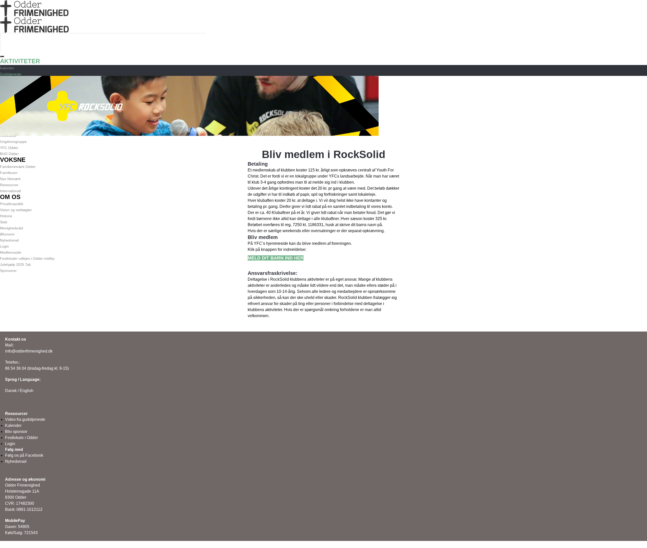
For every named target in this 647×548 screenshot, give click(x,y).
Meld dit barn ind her (276, 257)
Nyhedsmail (16, 461)
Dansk (11, 390)
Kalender (13, 425)
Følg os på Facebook (24, 455)
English (26, 390)
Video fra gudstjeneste (25, 419)
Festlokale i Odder (21, 437)
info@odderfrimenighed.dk (29, 351)
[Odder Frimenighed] (34, 19)
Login (10, 444)
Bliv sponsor (16, 431)
